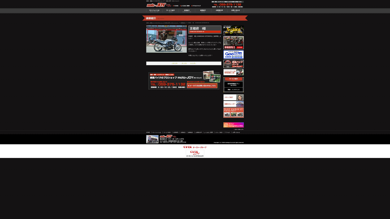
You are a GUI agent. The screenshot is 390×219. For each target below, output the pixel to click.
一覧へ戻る (184, 63)
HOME (148, 132)
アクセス (227, 132)
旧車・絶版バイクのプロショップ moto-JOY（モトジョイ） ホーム (176, 6)
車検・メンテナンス (234, 89)
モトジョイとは (154, 10)
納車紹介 (203, 10)
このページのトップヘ (238, 129)
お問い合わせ (236, 10)
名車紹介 (187, 10)
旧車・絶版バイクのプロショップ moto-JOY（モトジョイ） (162, 23)
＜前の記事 (174, 63)
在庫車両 (175, 132)
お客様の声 (219, 10)
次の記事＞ (193, 63)
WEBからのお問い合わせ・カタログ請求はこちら (202, 85)
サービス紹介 (167, 132)
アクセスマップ (196, 6)
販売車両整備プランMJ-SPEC (234, 84)
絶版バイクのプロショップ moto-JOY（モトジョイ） (159, 5)
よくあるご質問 (185, 6)
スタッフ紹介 (219, 132)
